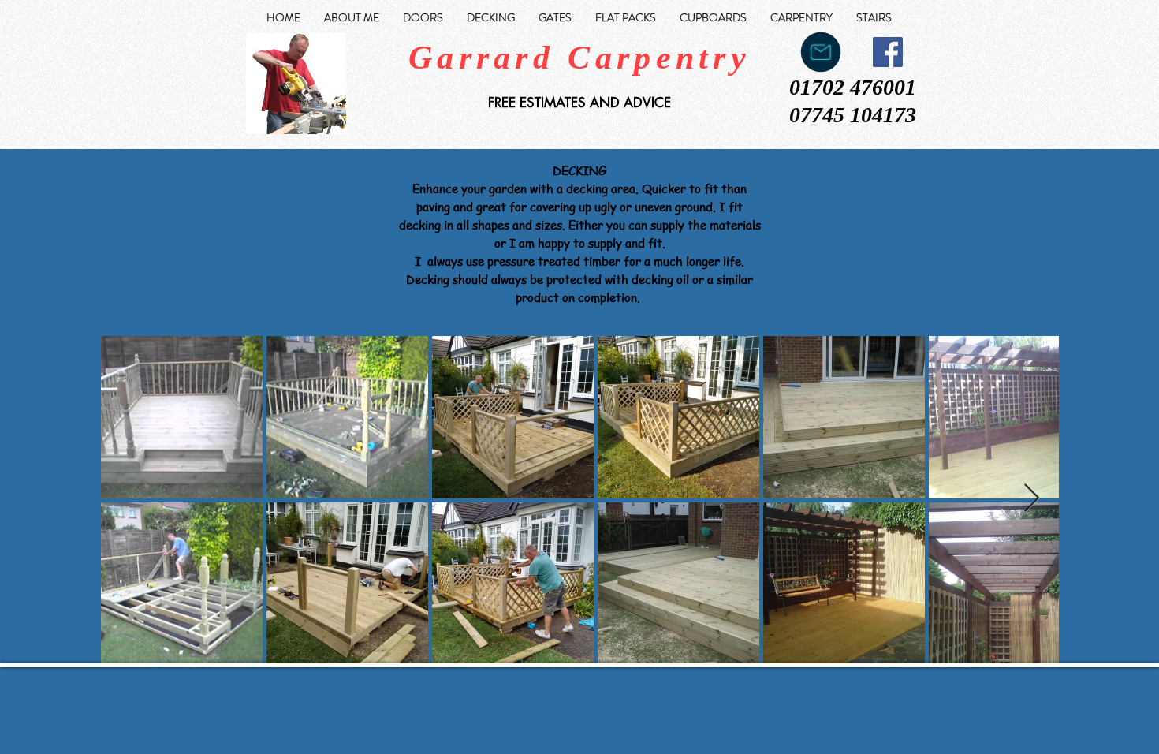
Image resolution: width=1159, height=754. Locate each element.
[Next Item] (1032, 498)
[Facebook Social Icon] (888, 52)
